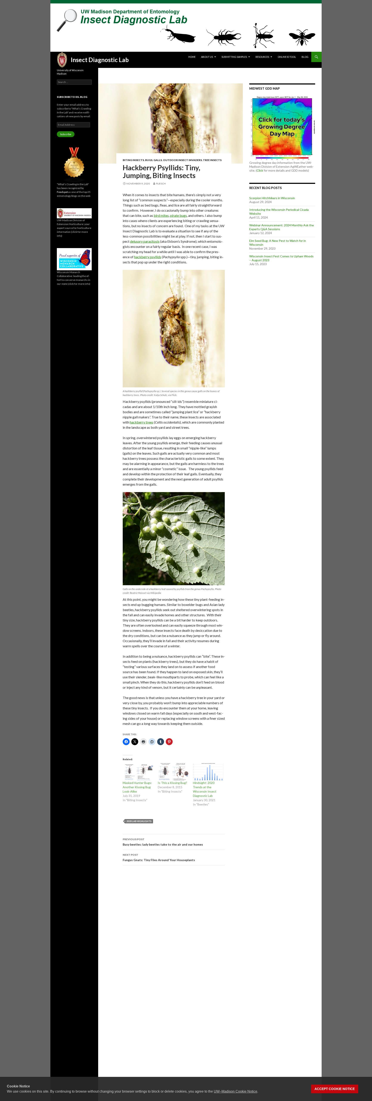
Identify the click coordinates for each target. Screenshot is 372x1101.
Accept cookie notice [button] (335, 1089)
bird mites (161, 215)
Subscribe (65, 134)
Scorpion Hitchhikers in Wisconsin (272, 198)
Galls (157, 160)
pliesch (161, 183)
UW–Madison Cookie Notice (235, 1091)
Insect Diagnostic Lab (100, 59)
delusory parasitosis (145, 241)
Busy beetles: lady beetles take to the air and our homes (163, 842)
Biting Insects (133, 160)
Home (191, 56)
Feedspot (62, 192)
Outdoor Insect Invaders (182, 160)
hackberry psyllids (147, 257)
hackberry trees (141, 422)
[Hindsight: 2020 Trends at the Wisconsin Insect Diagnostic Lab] (208, 772)
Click (260, 170)
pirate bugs (178, 215)
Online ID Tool (287, 56)
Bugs (148, 160)
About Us (207, 56)
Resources (262, 56)
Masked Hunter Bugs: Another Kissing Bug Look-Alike (137, 787)
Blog (305, 56)
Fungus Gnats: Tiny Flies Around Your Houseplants (159, 857)
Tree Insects (212, 160)
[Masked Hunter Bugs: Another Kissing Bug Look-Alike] (138, 772)
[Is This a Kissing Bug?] (173, 772)
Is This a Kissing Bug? (172, 783)
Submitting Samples (234, 56)
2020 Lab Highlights (139, 821)
